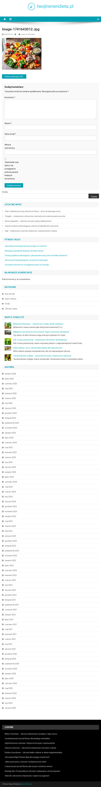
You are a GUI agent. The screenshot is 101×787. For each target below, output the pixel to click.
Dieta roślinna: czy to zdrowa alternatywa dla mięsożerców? (38, 348)
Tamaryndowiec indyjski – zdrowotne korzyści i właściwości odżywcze (42, 356)
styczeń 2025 (10, 467)
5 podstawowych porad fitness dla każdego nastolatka (27, 738)
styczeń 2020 (10, 708)
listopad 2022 (10, 546)
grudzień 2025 (11, 413)
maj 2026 (9, 388)
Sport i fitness (10, 299)
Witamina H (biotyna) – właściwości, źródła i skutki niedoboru (38, 324)
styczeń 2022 (10, 590)
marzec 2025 (10, 457)
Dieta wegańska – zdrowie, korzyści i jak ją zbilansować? (28, 221)
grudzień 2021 (11, 595)
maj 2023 (9, 521)
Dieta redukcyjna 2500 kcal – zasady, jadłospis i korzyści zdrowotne (15, 76)
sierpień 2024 (10, 472)
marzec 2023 (10, 526)
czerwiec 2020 (11, 683)
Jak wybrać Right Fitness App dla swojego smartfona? (27, 757)
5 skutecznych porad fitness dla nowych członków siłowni (28, 766)
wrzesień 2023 (11, 511)
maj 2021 (9, 629)
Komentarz (10, 97)
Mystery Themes (26, 784)
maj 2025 (9, 447)
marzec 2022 (10, 580)
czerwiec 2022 (11, 570)
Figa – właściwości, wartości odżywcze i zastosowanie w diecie (31, 231)
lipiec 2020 (9, 678)
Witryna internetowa (10, 146)
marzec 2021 (10, 639)
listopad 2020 (10, 659)
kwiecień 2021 (11, 634)
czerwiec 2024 (11, 482)
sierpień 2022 (10, 560)
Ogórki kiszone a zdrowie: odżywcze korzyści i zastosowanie (30, 743)
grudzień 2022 (11, 541)
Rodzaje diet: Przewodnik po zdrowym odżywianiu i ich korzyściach (32, 771)
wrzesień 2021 (11, 610)
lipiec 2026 (9, 379)
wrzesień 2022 (11, 556)
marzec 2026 (10, 398)
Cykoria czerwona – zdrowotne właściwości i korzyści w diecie (30, 748)
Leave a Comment (28, 34)
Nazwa (8, 123)
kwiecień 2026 (11, 393)
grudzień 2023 (11, 506)
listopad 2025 (10, 418)
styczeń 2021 (10, 649)
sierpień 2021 (10, 615)
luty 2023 (8, 531)
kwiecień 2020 (11, 693)
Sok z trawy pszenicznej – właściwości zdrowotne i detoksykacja (40, 340)
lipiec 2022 (9, 565)
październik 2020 (12, 664)
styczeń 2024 (10, 501)
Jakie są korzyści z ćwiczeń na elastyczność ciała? (26, 762)
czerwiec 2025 (11, 443)
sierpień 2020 (10, 674)
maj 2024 (9, 487)
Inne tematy (10, 294)
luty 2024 (8, 497)
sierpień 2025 (10, 433)
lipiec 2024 (9, 477)
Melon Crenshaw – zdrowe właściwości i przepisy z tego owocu (31, 734)
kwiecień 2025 (11, 452)
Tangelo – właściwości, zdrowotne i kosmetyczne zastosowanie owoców (35, 216)
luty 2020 (8, 703)
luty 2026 (8, 403)
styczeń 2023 (10, 536)
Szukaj (5, 192)
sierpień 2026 (10, 374)
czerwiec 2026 (11, 384)
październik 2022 (12, 551)
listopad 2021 (10, 600)
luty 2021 (8, 644)
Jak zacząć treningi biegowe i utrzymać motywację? (26, 260)
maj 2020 (9, 688)
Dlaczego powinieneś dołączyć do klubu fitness (24, 251)
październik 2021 (12, 605)
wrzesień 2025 (11, 428)
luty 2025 (8, 462)
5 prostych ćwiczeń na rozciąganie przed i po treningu (27, 265)
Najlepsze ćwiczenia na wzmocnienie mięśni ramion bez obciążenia (41, 332)
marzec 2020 (10, 698)
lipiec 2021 (9, 619)
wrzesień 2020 (11, 669)
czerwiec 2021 (11, 624)
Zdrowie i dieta (11, 309)
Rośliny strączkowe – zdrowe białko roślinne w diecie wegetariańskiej (33, 752)
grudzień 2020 (11, 654)
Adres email (10, 134)
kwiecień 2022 (11, 575)
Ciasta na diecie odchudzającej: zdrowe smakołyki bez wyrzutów (32, 226)
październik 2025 (12, 423)
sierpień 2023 (10, 516)
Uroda (7, 304)
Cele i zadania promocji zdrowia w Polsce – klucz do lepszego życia (32, 211)
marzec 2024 (10, 492)
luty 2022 (8, 585)
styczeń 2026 (10, 408)
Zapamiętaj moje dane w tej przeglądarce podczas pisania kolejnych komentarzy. (12, 170)
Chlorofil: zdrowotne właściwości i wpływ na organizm (27, 776)
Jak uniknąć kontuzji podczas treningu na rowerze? (26, 246)
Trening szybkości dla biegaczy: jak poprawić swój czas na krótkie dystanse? (36, 255)
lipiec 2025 (9, 438)
